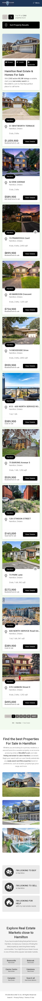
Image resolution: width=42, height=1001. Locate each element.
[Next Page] (11, 17)
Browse (10, 62)
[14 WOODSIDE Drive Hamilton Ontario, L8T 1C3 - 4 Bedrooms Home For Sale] (21, 330)
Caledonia (31, 970)
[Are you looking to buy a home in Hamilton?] (21, 872)
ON (13, 723)
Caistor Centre (11, 970)
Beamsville (11, 961)
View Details (30, 142)
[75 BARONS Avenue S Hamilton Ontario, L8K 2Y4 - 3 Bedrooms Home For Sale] (21, 443)
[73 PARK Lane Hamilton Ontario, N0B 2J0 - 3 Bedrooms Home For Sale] (21, 555)
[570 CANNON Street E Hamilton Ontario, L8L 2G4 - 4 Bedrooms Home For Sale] (21, 667)
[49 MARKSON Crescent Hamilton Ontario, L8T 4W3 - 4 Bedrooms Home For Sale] (21, 274)
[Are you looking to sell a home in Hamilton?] (21, 887)
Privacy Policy (18, 997)
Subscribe (31, 64)
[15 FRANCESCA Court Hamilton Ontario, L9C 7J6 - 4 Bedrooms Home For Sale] (21, 218)
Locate (21, 62)
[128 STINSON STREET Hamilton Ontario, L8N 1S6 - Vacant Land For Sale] (21, 499)
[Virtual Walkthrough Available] (35, 232)
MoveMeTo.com (24, 753)
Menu (37, 3)
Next (34, 716)
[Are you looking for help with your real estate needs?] (21, 904)
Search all (30, 979)
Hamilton (10, 120)
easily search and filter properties (19, 761)
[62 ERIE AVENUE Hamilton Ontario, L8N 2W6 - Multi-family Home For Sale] (21, 162)
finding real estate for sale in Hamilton (16, 756)
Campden (11, 979)
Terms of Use (29, 997)
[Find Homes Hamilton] (21, 784)
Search (9, 997)
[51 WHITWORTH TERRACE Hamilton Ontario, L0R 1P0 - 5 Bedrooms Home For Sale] (21, 106)
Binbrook (30, 961)
